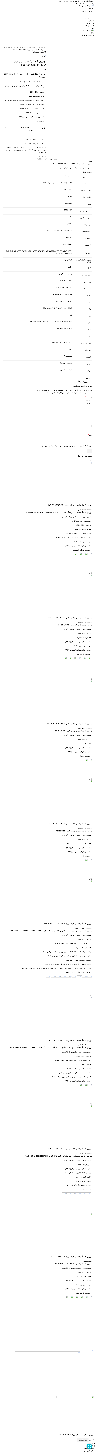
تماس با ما (43, 1329)
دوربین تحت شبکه (88, 1329)
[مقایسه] (90, 501)
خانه (44, 47)
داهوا (68, 1329)
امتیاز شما (88, 397)
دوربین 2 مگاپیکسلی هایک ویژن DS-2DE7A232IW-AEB (68, 923)
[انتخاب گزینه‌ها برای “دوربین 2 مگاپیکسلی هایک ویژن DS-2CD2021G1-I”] (90, 1309)
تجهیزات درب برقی (16, 1339)
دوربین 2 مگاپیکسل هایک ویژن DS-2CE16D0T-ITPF (69, 724)
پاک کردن (31, 130)
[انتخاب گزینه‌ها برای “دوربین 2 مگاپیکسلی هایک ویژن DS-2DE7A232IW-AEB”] (90, 987)
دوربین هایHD (89, 1325)
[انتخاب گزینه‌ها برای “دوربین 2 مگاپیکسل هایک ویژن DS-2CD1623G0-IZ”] (90, 1206)
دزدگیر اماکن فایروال (15, 1325)
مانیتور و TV (18, 1336)
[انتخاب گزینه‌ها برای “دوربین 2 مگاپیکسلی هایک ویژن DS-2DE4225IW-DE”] (90, 1095)
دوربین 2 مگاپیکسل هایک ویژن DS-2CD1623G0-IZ (70, 1148)
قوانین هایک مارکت (40, 1336)
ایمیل (90, 435)
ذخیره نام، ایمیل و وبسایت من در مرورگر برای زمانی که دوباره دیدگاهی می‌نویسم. (67, 446)
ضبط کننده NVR (88, 1336)
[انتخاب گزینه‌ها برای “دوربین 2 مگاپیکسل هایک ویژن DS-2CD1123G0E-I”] (90, 671)
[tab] (56, 159)
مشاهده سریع (90, 569)
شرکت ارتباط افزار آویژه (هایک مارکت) (71, 1348)
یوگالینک (67, 1332)
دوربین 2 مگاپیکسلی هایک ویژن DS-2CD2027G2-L (70, 505)
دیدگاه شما (88, 404)
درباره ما (43, 1325)
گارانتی (43, 128)
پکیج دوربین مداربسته (15, 1332)
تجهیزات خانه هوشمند (15, 1329)
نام (91, 426)
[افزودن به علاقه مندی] (90, 560)
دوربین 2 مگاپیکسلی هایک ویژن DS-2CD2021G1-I (70, 1256)
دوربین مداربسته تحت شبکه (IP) (15, 47)
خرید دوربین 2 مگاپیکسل (32, 150)
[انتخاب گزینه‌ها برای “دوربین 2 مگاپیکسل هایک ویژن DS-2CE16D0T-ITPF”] (90, 771)
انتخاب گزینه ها (83, 1440)
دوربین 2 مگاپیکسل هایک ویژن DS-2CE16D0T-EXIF (69, 823)
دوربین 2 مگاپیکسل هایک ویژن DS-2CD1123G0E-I (70, 618)
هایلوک (68, 1336)
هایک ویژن (67, 1325)
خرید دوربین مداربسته (18, 150)
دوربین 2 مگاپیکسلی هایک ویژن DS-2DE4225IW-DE (69, 1040)
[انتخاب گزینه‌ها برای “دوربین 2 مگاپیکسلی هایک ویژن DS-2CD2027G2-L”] (90, 565)
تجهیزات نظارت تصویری (34, 47)
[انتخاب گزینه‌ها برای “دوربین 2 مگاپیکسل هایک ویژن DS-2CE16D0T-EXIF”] (90, 871)
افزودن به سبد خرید (31, 139)
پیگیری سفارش (41, 1332)
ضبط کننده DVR (88, 1332)
